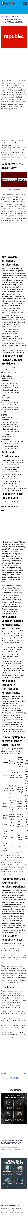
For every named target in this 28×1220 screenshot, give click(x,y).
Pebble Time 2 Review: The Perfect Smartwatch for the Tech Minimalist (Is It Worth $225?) (12, 1207)
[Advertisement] (14, 65)
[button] (11, 1078)
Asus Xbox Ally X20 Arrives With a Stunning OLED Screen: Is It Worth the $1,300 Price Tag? (12, 1142)
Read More (4, 1153)
